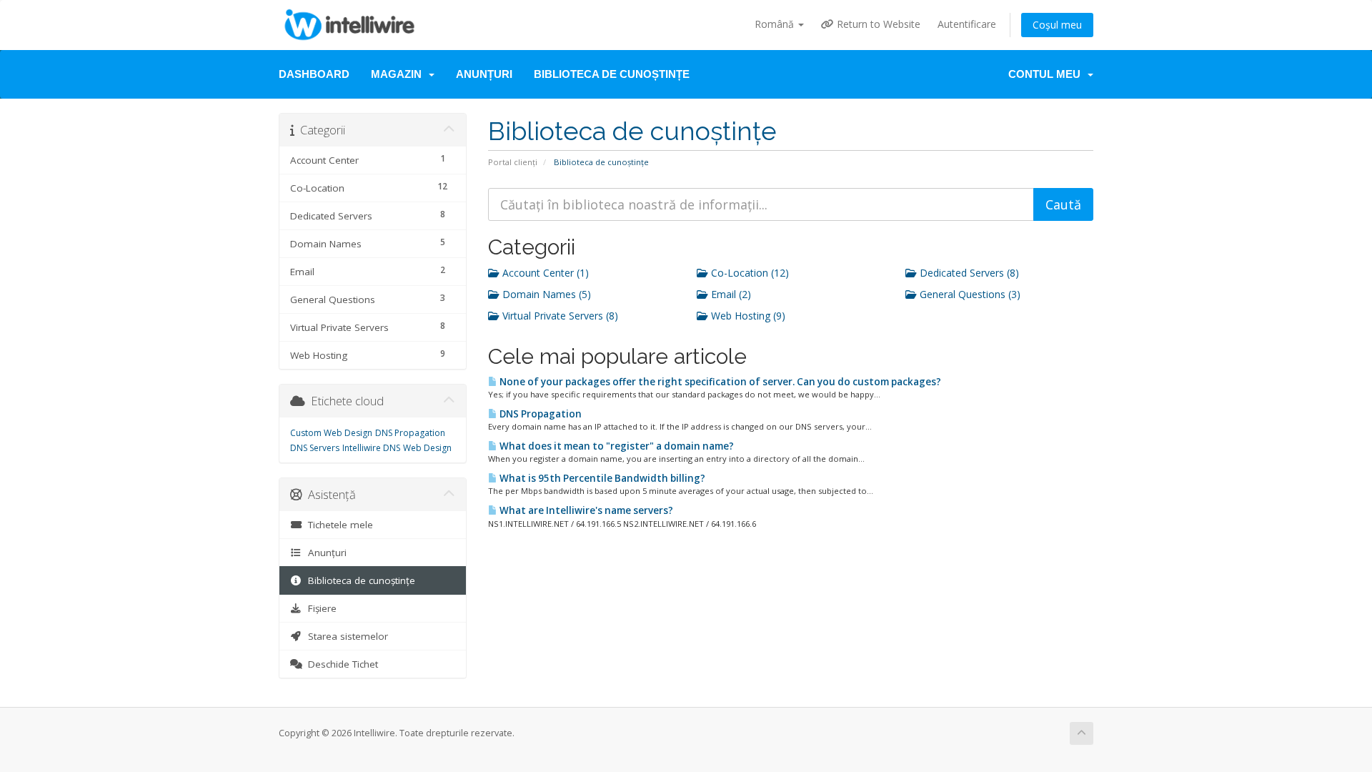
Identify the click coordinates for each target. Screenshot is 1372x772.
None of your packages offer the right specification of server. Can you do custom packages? (719, 381)
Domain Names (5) (545, 294)
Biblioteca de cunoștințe (612, 74)
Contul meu (1047, 74)
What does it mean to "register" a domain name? (615, 446)
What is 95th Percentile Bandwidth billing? (601, 478)
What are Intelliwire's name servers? (585, 510)
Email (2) (729, 294)
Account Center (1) (544, 272)
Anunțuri (484, 74)
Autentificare (967, 24)
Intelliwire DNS (371, 448)
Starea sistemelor (345, 636)
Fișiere (319, 608)
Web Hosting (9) (746, 315)
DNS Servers (314, 448)
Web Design (427, 448)
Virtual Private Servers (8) (558, 315)
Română (776, 24)
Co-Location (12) (748, 272)
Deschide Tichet (340, 664)
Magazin (399, 74)
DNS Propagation (539, 413)
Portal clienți (512, 162)
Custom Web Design (331, 433)
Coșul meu (1057, 24)
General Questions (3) (968, 294)
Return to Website (877, 24)
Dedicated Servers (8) (968, 272)
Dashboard (314, 74)
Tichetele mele (337, 524)
